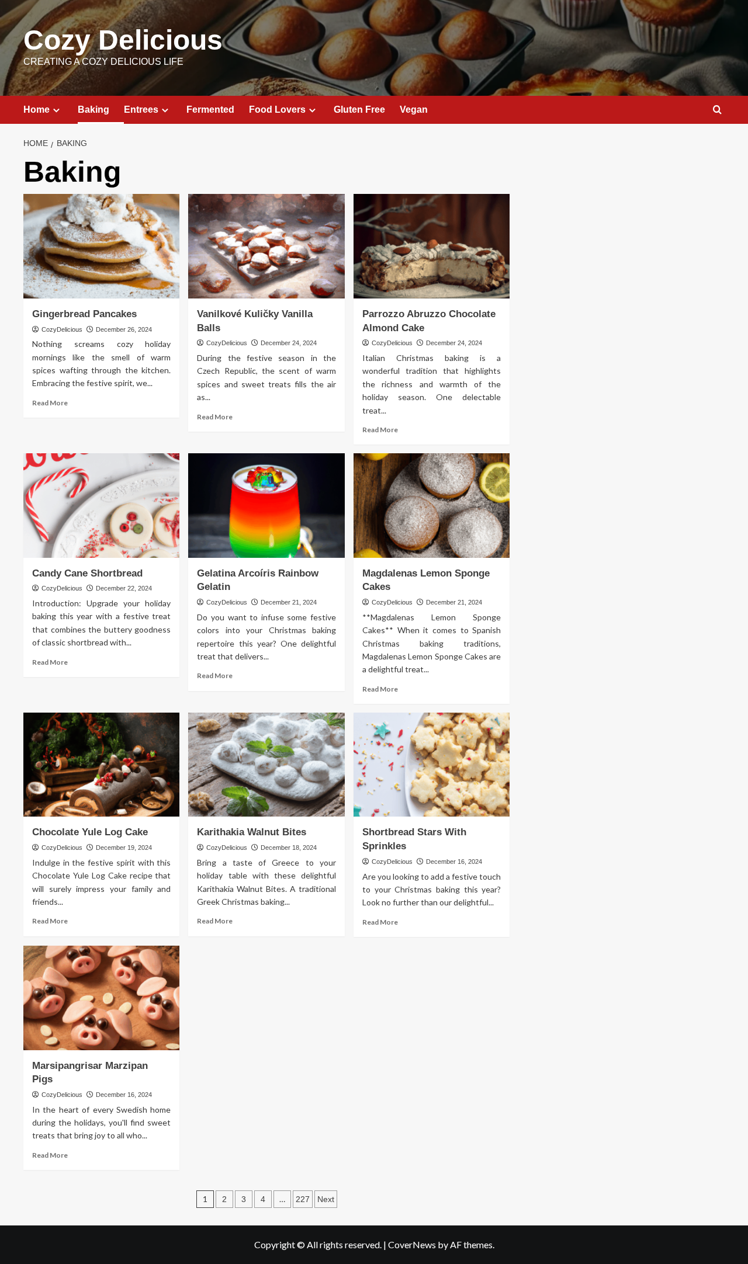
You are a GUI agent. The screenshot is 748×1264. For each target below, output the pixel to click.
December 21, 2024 (289, 602)
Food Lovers (277, 109)
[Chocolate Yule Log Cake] (101, 765)
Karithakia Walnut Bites (251, 832)
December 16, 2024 (454, 861)
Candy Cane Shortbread (87, 573)
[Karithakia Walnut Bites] (266, 765)
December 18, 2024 (289, 847)
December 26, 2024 (124, 329)
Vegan (414, 109)
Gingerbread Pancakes (84, 314)
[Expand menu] (56, 110)
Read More (50, 402)
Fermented (210, 109)
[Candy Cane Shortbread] (101, 505)
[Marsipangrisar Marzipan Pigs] (101, 998)
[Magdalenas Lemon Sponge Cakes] (432, 505)
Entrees (141, 109)
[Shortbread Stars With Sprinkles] (432, 765)
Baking (93, 109)
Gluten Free (359, 109)
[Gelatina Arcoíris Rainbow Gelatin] (266, 505)
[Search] (717, 110)
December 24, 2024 (289, 342)
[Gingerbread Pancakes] (101, 246)
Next (325, 1199)
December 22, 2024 (124, 588)
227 (303, 1199)
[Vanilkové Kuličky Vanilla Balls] (266, 246)
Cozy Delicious (123, 40)
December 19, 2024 (124, 847)
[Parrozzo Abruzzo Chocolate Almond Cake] (432, 246)
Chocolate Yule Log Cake (90, 832)
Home (36, 109)
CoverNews (412, 1244)
